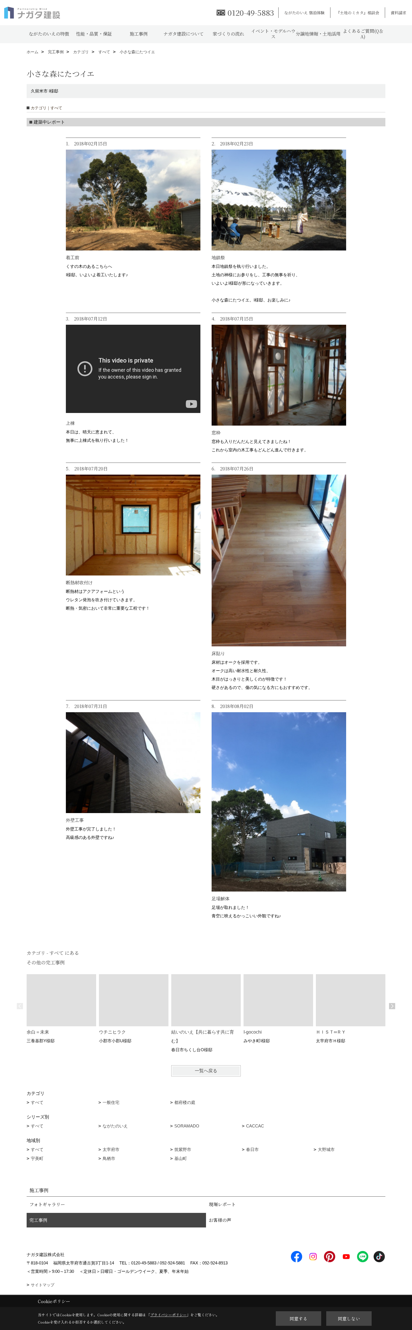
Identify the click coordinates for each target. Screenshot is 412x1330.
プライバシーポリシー (168, 1314)
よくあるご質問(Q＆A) (363, 34)
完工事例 (38, 1220)
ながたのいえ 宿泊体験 (304, 12)
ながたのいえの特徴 (49, 34)
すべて (37, 1102)
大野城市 (326, 1149)
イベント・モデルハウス (273, 34)
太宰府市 (111, 1149)
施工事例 (139, 34)
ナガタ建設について (183, 34)
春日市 (252, 1149)
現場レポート (222, 1204)
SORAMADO (186, 1126)
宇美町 (37, 1158)
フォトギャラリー (47, 1204)
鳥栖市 (109, 1158)
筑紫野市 (182, 1149)
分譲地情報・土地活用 (318, 34)
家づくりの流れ (228, 34)
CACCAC (255, 1126)
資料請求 (398, 12)
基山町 (180, 1158)
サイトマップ (42, 1285)
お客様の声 (220, 1220)
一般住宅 (111, 1102)
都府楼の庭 (184, 1102)
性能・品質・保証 (94, 34)
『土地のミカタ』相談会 (357, 12)
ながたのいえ (115, 1126)
